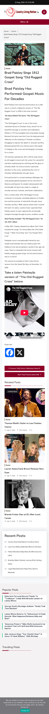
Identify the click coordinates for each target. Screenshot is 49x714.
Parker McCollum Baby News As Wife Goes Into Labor (25, 553)
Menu (23, 22)
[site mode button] (38, 12)
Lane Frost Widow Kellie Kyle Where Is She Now (24, 547)
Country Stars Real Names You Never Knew (23, 542)
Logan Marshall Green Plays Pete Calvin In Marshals (23, 570)
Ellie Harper (23, 430)
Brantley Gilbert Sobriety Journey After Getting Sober (24, 562)
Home (8, 69)
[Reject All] (46, 706)
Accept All (25, 710)
